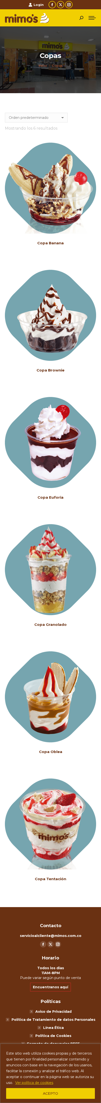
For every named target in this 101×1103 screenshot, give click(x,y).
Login (39, 5)
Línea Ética (53, 1027)
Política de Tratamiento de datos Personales (53, 1019)
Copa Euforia (50, 497)
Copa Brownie (50, 370)
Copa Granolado (50, 624)
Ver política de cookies (34, 1082)
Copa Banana (50, 243)
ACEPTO (50, 1093)
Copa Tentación (50, 879)
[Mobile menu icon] (92, 18)
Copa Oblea (50, 751)
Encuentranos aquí (50, 987)
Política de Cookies (53, 1036)
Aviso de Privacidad (53, 1011)
